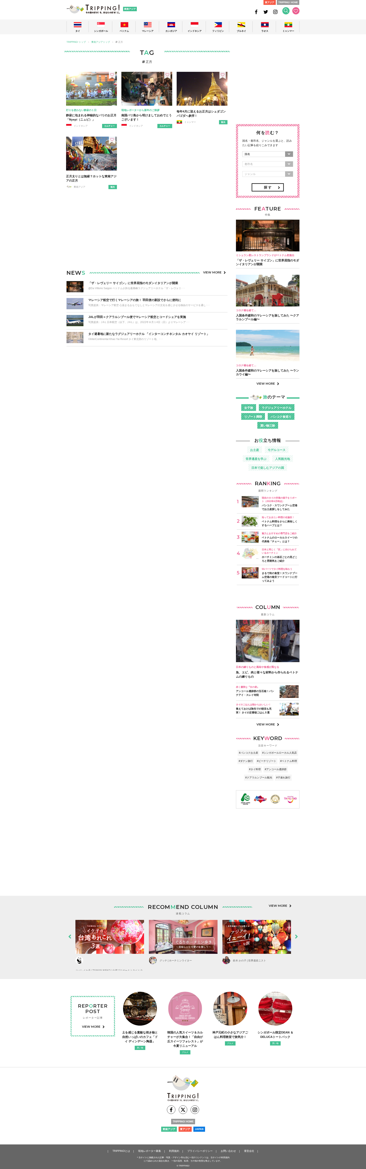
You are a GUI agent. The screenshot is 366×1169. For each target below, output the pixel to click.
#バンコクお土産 (248, 752)
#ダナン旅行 (246, 761)
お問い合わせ (228, 1151)
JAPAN (199, 1129)
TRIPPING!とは (121, 1151)
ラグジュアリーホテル (276, 407)
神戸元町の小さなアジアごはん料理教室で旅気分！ (230, 1035)
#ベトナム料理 (288, 761)
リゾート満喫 (253, 416)
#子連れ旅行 (283, 777)
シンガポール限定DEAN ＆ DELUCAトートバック (275, 1035)
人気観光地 (282, 458)
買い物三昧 (267, 425)
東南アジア (130, 9)
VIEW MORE (212, 272)
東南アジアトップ (100, 42)
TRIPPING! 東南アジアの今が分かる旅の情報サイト (93, 9)
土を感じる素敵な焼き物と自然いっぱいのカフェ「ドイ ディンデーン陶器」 (140, 1037)
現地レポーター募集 (149, 1151)
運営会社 (249, 1151)
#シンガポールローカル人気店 (279, 752)
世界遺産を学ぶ (256, 458)
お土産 (254, 450)
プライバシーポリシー (200, 1151)
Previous (70, 935)
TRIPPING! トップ (76, 42)
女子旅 (248, 407)
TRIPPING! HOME (288, 2)
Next (296, 935)
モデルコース (277, 450)
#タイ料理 (255, 769)
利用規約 (174, 1151)
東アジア (269, 2)
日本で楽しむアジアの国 (267, 467)
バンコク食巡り (281, 416)
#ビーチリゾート (266, 761)
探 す (268, 187)
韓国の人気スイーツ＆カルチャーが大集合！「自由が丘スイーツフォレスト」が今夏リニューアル (185, 1039)
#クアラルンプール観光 (258, 777)
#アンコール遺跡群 (276, 769)
